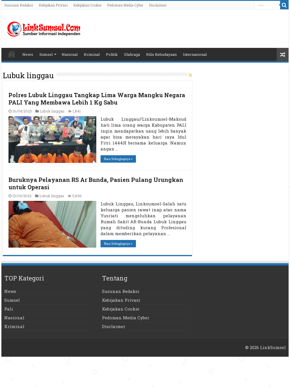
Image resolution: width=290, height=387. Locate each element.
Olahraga (132, 54)
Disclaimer (158, 5)
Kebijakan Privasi (53, 5)
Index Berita (11, 54)
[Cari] (284, 5)
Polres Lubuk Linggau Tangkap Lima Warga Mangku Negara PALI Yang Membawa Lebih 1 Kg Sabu (96, 98)
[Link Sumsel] (44, 28)
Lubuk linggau (52, 111)
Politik (112, 54)
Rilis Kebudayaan (161, 54)
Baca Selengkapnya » (118, 159)
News (27, 54)
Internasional (195, 54)
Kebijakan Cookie (87, 5)
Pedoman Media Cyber (125, 5)
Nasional (70, 54)
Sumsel (46, 54)
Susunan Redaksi (18, 5)
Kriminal (92, 54)
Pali (8, 309)
